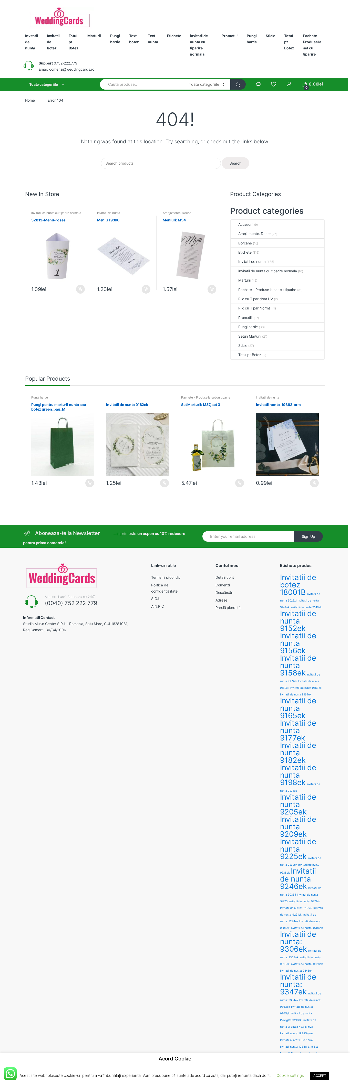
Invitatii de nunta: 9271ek (304, 901)
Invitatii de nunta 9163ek (306, 688)
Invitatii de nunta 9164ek (296, 694)
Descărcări (224, 592)
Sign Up (308, 536)
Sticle (270, 36)
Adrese (221, 600)
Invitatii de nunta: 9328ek (307, 964)
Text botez (134, 39)
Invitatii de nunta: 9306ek (298, 941)
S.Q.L (155, 598)
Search (235, 163)
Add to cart (80, 289)
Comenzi (222, 585)
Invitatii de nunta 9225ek (298, 849)
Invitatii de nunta (31, 42)
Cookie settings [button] (290, 1075)
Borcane (245, 243)
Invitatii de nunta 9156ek (298, 643)
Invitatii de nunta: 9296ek (307, 928)
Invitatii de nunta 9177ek (298, 730)
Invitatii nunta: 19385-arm (296, 1033)
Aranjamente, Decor (176, 213)
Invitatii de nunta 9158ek (298, 665)
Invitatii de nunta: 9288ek (296, 908)
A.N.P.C (157, 606)
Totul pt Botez (73, 42)
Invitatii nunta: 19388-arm (296, 1046)
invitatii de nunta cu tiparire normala (199, 45)
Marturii (94, 36)
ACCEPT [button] (319, 1076)
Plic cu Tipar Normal (254, 308)
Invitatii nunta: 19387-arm (296, 1040)
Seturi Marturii (249, 336)
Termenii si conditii (166, 577)
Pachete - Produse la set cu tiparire (267, 289)
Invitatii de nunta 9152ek (298, 621)
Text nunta (153, 39)
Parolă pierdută (228, 607)
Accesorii (245, 224)
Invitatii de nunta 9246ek (298, 878)
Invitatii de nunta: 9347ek (298, 984)
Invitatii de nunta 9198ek (298, 775)
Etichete (174, 36)
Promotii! (230, 36)
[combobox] (141, 84)
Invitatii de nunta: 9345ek (296, 970)
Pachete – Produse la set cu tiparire (312, 45)
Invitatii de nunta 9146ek (306, 607)
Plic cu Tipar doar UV (255, 299)
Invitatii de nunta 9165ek (298, 708)
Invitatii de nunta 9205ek (298, 804)
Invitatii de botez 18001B (298, 585)
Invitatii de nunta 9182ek (298, 753)
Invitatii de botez (53, 42)
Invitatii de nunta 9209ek (298, 827)
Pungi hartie (115, 39)
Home (30, 100)
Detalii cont (224, 577)
